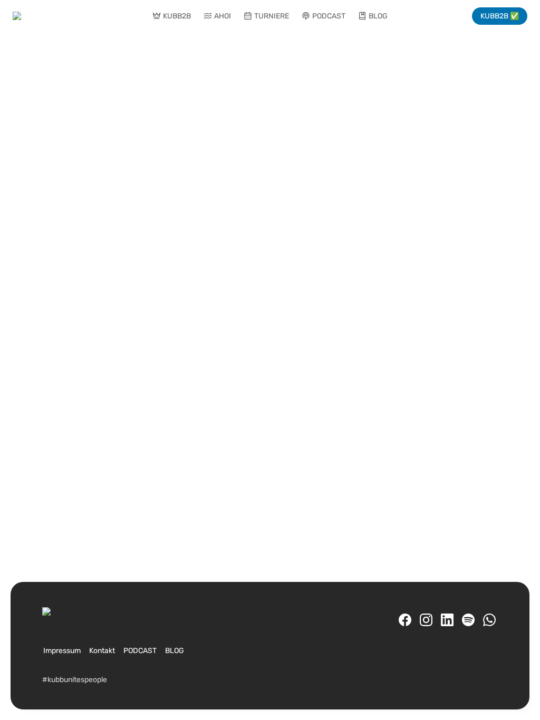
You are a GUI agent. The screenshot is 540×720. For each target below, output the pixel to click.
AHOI (222, 16)
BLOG (378, 16)
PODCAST (328, 16)
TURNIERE (271, 16)
